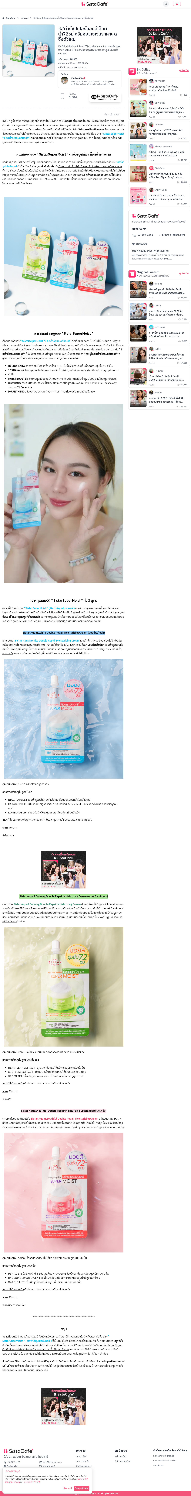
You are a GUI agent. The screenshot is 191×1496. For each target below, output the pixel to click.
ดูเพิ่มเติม (184, 70)
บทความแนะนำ (82, 1461)
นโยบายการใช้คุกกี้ (32, 1482)
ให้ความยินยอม (81, 1488)
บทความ (24, 18)
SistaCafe (10, 18)
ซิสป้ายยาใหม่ (120, 1456)
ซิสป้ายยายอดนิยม (122, 1461)
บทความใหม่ (81, 1456)
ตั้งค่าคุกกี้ (68, 1488)
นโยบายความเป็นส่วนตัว (163, 1456)
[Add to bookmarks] (62, 96)
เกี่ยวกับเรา (158, 1465)
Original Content (83, 1466)
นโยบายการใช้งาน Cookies (165, 1460)
